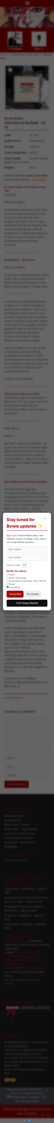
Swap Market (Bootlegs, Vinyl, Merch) (27, 581)
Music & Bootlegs (17, 578)
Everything (14, 587)
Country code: (14, 565)
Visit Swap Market (27, 603)
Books (12, 584)
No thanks (33, 594)
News (12, 574)
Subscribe (15, 594)
